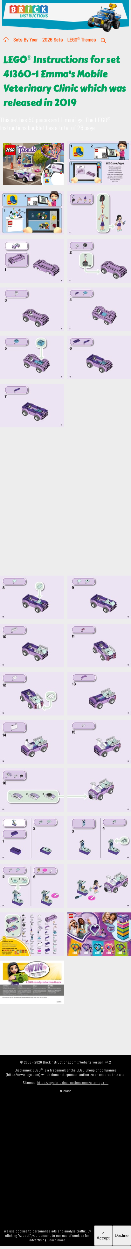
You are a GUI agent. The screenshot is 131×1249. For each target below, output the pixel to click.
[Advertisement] (65, 505)
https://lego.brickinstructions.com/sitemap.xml (72, 1082)
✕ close (65, 1091)
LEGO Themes (81, 39)
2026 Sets (52, 39)
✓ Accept (103, 1235)
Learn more (56, 1240)
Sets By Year (25, 39)
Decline (121, 1235)
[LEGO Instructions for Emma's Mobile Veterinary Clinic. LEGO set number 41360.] (99, 164)
